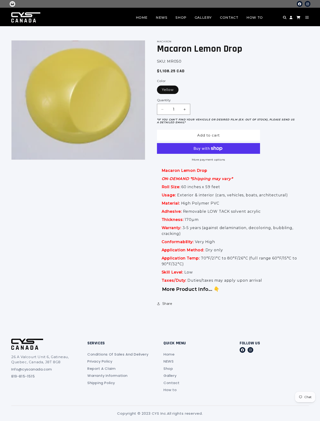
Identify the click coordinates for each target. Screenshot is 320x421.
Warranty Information (107, 375)
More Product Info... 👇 (191, 289)
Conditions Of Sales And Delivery (117, 354)
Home (142, 17)
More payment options (208, 159)
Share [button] (167, 304)
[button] (276, 21)
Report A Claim (101, 368)
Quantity (164, 100)
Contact (229, 17)
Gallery (203, 17)
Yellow (168, 90)
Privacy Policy (99, 361)
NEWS (161, 17)
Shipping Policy (101, 382)
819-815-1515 (23, 376)
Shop (180, 17)
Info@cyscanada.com (31, 369)
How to (254, 17)
